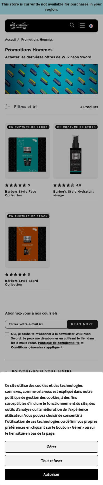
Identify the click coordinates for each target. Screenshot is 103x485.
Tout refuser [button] (51, 460)
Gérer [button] (51, 446)
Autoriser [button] (52, 474)
